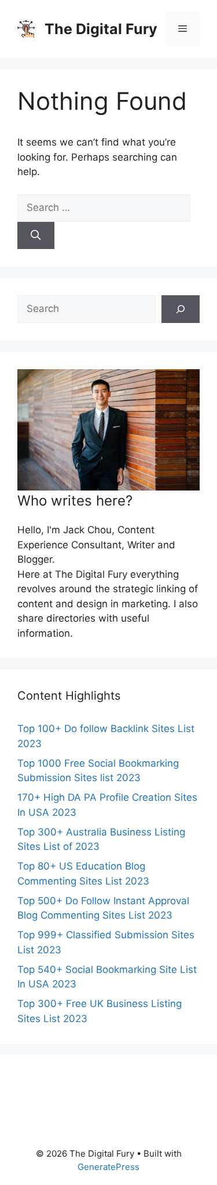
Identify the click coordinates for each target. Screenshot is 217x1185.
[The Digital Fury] (26, 28)
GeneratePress (108, 1166)
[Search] (35, 236)
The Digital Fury (101, 29)
